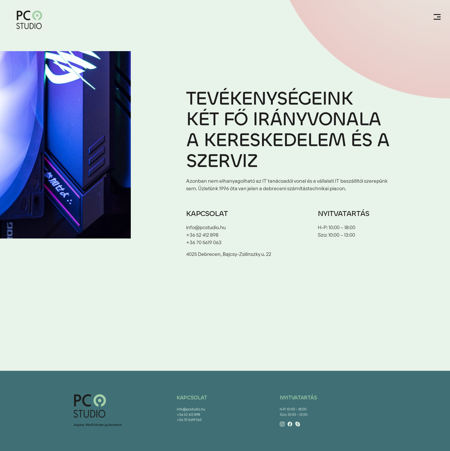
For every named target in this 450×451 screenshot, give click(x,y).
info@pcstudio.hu (191, 409)
